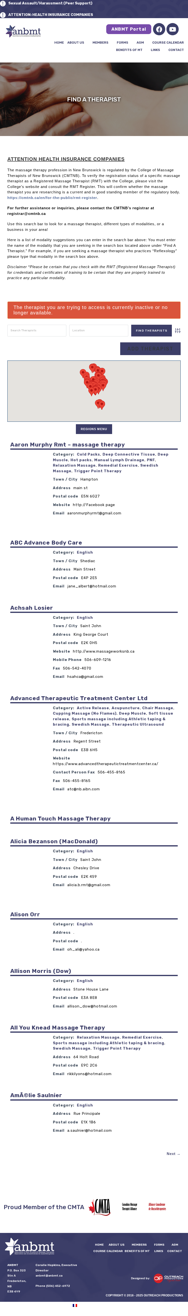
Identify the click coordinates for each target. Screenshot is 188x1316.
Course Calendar (168, 42)
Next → (174, 1154)
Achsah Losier (31, 607)
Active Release (93, 708)
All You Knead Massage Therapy (57, 1027)
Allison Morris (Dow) (40, 971)
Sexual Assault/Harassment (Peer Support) (50, 3)
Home (59, 42)
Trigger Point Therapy (98, 471)
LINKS (155, 50)
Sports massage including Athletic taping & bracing (108, 1043)
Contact (176, 50)
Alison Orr (25, 914)
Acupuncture (126, 708)
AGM (140, 42)
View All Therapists (91, 349)
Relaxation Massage (74, 465)
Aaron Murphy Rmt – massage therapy (67, 444)
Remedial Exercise (118, 465)
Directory (50, 349)
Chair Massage (157, 708)
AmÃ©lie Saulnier (36, 1095)
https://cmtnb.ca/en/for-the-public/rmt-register (52, 198)
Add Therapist (150, 349)
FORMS (122, 42)
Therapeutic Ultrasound (138, 724)
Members (100, 42)
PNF (151, 460)
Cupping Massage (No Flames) (85, 713)
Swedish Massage (90, 724)
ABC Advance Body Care (46, 542)
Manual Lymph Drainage (119, 460)
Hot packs (81, 460)
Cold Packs (88, 454)
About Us (75, 42)
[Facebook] (159, 29)
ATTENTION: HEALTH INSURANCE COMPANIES (50, 14)
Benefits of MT (129, 50)
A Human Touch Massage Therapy (60, 818)
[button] (91, 391)
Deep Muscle (132, 713)
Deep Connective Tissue (129, 454)
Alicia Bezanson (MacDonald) (54, 841)
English (85, 552)
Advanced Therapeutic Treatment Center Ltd (79, 698)
